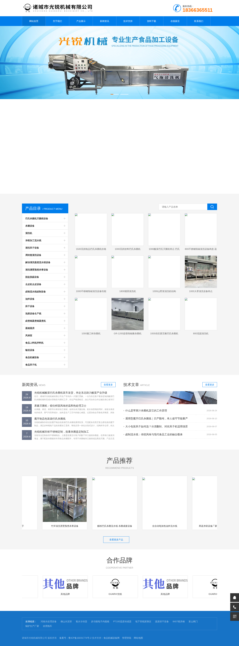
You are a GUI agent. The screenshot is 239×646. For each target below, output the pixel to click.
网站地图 (138, 638)
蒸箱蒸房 (29, 328)
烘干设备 (29, 306)
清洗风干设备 (32, 247)
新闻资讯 (104, 21)
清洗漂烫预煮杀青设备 (36, 269)
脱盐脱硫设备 (32, 277)
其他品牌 (57, 594)
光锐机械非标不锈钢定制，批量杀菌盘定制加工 (61, 431)
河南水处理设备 (49, 621)
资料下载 (151, 21)
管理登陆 (126, 638)
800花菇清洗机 (200, 333)
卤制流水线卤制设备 (35, 291)
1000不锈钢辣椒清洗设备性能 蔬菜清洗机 (91, 292)
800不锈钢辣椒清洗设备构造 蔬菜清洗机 (201, 250)
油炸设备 (29, 299)
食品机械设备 (32, 357)
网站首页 (33, 21)
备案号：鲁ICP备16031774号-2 (75, 638)
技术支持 (128, 21)
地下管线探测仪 (143, 621)
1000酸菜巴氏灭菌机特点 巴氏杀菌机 (164, 250)
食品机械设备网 (112, 638)
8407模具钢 (179, 621)
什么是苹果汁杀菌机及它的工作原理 (146, 410)
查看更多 (108, 384)
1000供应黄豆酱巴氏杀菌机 (164, 333)
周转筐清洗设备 (33, 255)
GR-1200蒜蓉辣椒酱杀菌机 (127, 333)
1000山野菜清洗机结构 (164, 291)
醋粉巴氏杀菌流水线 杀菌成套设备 (106, 526)
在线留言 (175, 21)
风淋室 (28, 335)
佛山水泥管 (66, 621)
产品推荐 (119, 463)
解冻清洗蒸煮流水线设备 (37, 262)
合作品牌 (119, 563)
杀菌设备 (29, 225)
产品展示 (81, 21)
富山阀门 (193, 621)
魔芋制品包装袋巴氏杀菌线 (50, 418)
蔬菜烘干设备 (162, 621)
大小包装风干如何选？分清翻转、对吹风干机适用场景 (156, 426)
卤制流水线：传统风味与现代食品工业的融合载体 (154, 434)
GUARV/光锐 (107, 594)
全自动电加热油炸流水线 (156, 526)
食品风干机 (31, 364)
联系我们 (198, 21)
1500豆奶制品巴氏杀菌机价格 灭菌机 (91, 250)
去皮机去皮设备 (33, 284)
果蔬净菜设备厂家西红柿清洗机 (206, 526)
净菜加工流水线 (33, 240)
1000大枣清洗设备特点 (200, 291)
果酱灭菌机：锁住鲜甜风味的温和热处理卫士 (60, 405)
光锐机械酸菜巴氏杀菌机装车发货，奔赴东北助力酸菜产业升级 (70, 392)
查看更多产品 (116, 539)
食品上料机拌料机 (34, 342)
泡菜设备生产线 (33, 313)
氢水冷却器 (81, 621)
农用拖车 (47, 626)
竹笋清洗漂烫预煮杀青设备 (56, 526)
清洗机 (28, 233)
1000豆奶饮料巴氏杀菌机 (127, 249)
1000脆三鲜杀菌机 (91, 333)
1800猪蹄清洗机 (127, 291)
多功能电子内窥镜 (100, 621)
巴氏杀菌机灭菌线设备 (36, 218)
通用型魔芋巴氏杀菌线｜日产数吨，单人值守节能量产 (156, 418)
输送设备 (29, 350)
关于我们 (57, 21)
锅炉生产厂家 (32, 626)
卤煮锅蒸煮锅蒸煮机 (35, 321)
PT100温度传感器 (122, 621)
